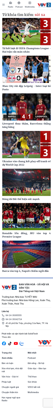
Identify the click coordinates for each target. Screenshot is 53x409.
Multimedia (30, 7)
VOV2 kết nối (34, 387)
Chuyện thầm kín (10, 392)
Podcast (19, 7)
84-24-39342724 (14, 319)
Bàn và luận (7, 363)
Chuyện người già (10, 387)
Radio (10, 7)
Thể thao (32, 376)
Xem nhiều (7, 358)
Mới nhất (32, 352)
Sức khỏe (32, 382)
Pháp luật (6, 382)
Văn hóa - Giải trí (10, 376)
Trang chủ (7, 352)
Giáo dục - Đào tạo (37, 368)
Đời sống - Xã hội (36, 363)
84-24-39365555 (14, 315)
